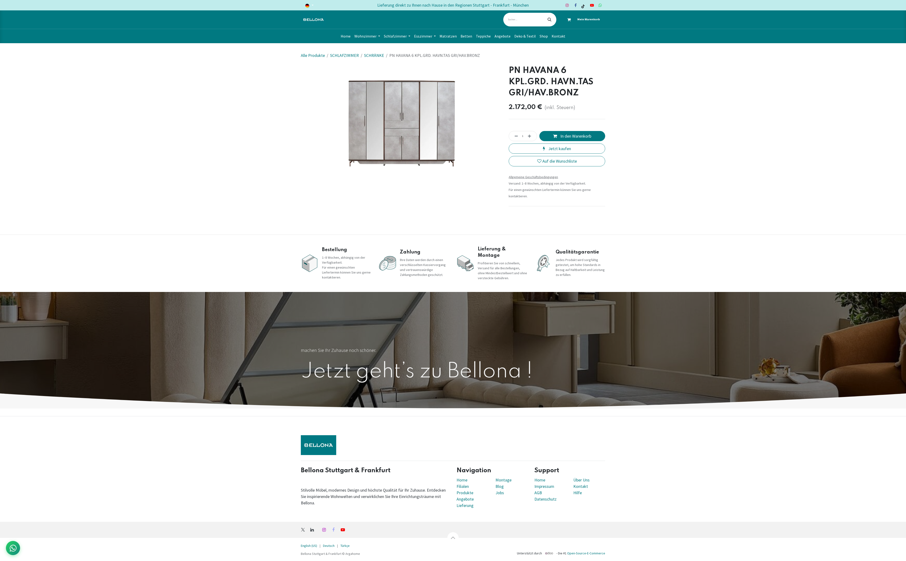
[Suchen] (549, 19)
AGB (538, 492)
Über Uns (581, 480)
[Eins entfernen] (515, 136)
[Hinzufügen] (531, 136)
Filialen (463, 486)
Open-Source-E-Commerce (586, 553)
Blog (499, 486)
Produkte (465, 492)
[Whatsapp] (600, 5)
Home (462, 480)
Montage (503, 480)
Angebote (465, 499)
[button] (453, 538)
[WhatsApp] (13, 548)
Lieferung (465, 505)
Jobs (499, 492)
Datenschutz (545, 499)
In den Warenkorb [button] (575, 136)
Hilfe (577, 492)
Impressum (544, 486)
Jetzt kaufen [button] (559, 148)
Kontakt (580, 486)
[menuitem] (345, 36)
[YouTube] (592, 5)
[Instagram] (567, 5)
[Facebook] (575, 5)
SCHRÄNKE (374, 55)
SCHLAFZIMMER (344, 55)
